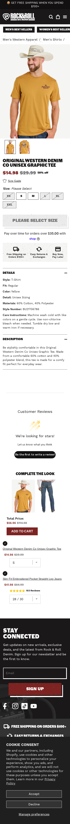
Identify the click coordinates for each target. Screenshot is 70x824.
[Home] (19, 16)
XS (8, 196)
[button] (51, 17)
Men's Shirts (52, 39)
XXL (9, 205)
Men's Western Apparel (20, 39)
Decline (34, 804)
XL (57, 196)
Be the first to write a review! (35, 454)
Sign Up (35, 689)
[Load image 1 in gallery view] (10, 147)
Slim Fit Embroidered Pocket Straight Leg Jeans (32, 578)
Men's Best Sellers (18, 29)
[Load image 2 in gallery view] (24, 147)
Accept (34, 794)
